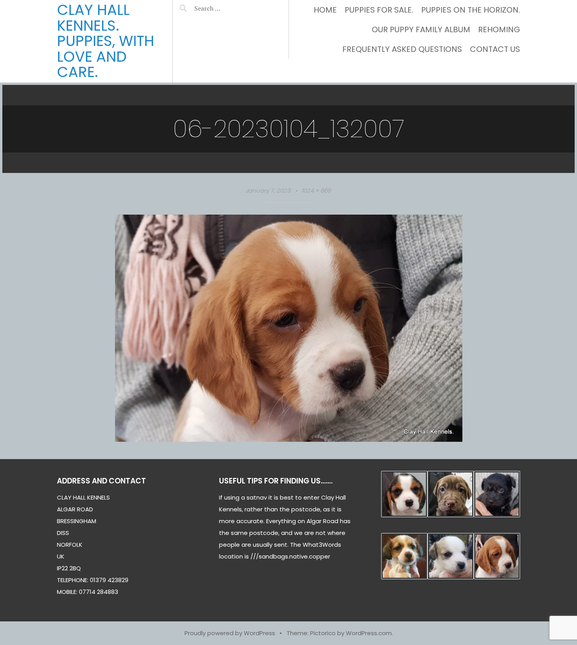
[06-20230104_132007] (288, 439)
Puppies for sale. (379, 9)
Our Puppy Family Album (421, 29)
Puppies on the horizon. (470, 9)
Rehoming (499, 29)
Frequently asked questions (402, 49)
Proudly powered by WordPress (229, 633)
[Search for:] (227, 8)
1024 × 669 (316, 190)
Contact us (495, 49)
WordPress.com (369, 633)
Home (325, 9)
